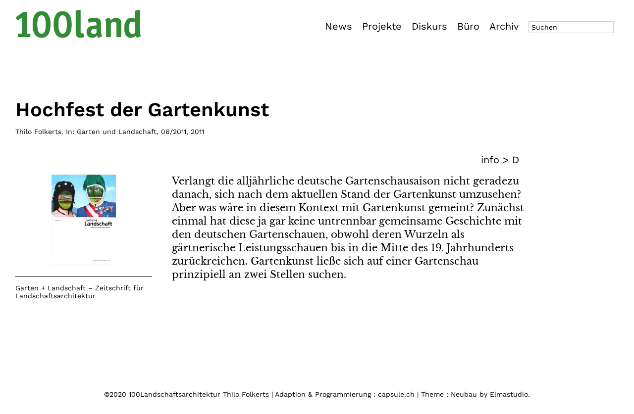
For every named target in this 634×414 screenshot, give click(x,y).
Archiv (504, 26)
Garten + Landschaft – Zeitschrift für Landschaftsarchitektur (79, 292)
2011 (197, 132)
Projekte (382, 26)
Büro (468, 26)
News (338, 26)
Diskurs (429, 26)
